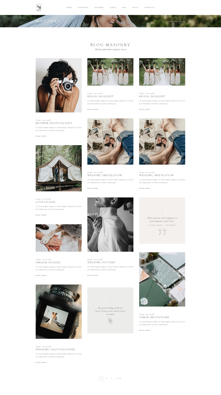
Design (38, 120)
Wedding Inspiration (104, 175)
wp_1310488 (47, 120)
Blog (175, 21)
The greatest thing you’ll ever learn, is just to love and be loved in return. (110, 311)
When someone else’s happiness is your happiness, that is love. (162, 219)
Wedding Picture (101, 262)
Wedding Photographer (55, 349)
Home (171, 21)
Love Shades (45, 202)
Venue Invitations (154, 317)
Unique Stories (48, 262)
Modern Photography (54, 123)
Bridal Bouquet (100, 96)
